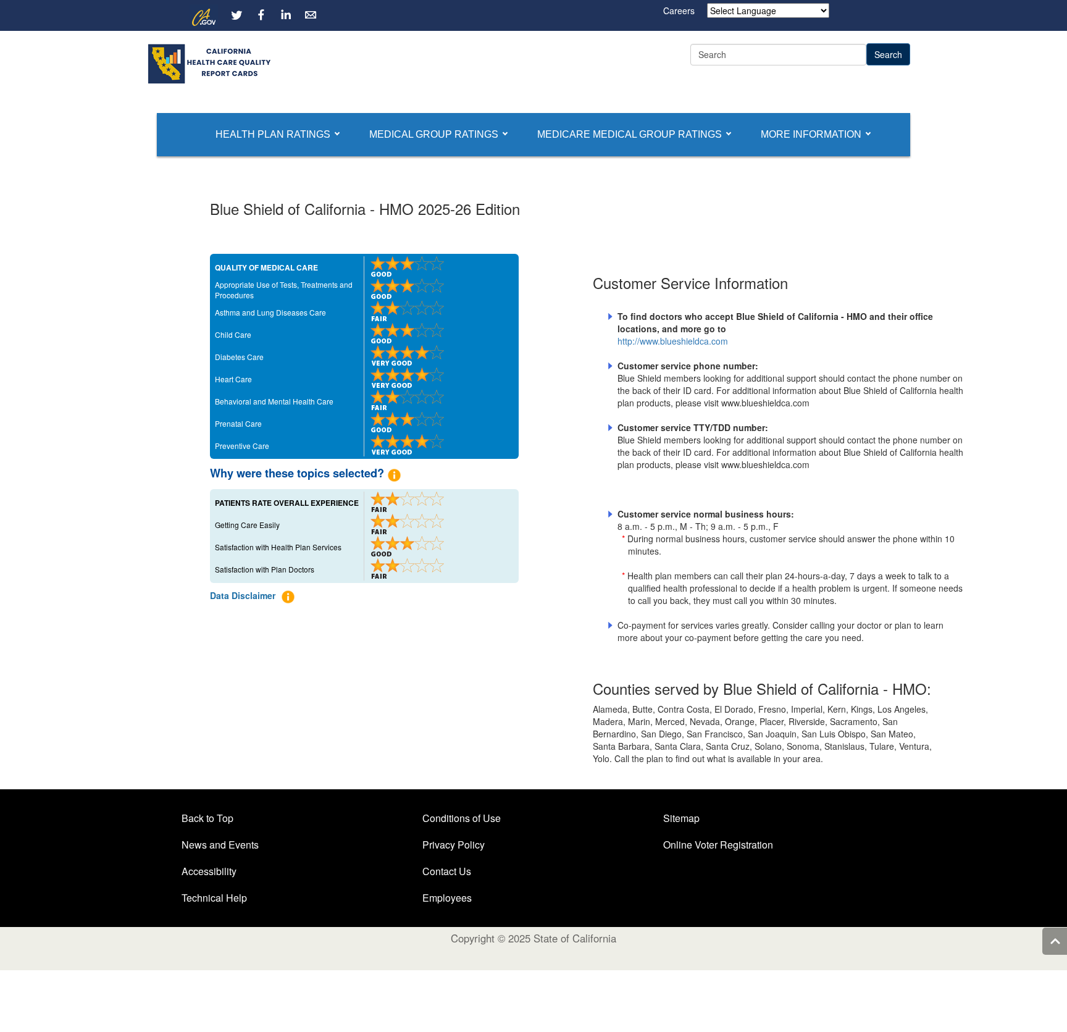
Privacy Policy (453, 844)
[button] (273, 134)
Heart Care (233, 379)
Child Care (233, 334)
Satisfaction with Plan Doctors (264, 569)
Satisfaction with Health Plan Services (278, 547)
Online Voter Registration (718, 844)
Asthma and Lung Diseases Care (270, 312)
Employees (447, 898)
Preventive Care (242, 445)
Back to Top (207, 818)
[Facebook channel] (261, 14)
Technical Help (214, 898)
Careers (679, 10)
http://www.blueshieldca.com (672, 341)
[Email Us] (310, 14)
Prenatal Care (238, 423)
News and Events (220, 844)
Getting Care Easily (247, 524)
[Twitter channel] (236, 14)
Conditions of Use (461, 818)
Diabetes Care (239, 356)
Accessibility (209, 871)
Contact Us (446, 871)
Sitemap (681, 818)
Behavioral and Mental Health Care (274, 401)
